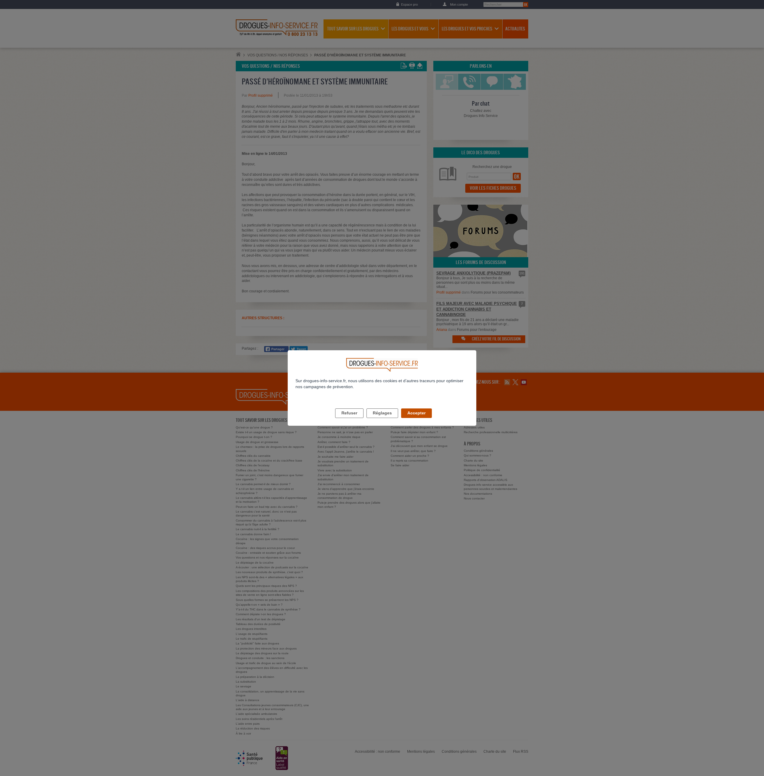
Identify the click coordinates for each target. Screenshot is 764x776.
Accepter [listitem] (416, 413)
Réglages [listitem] (382, 413)
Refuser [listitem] (349, 413)
